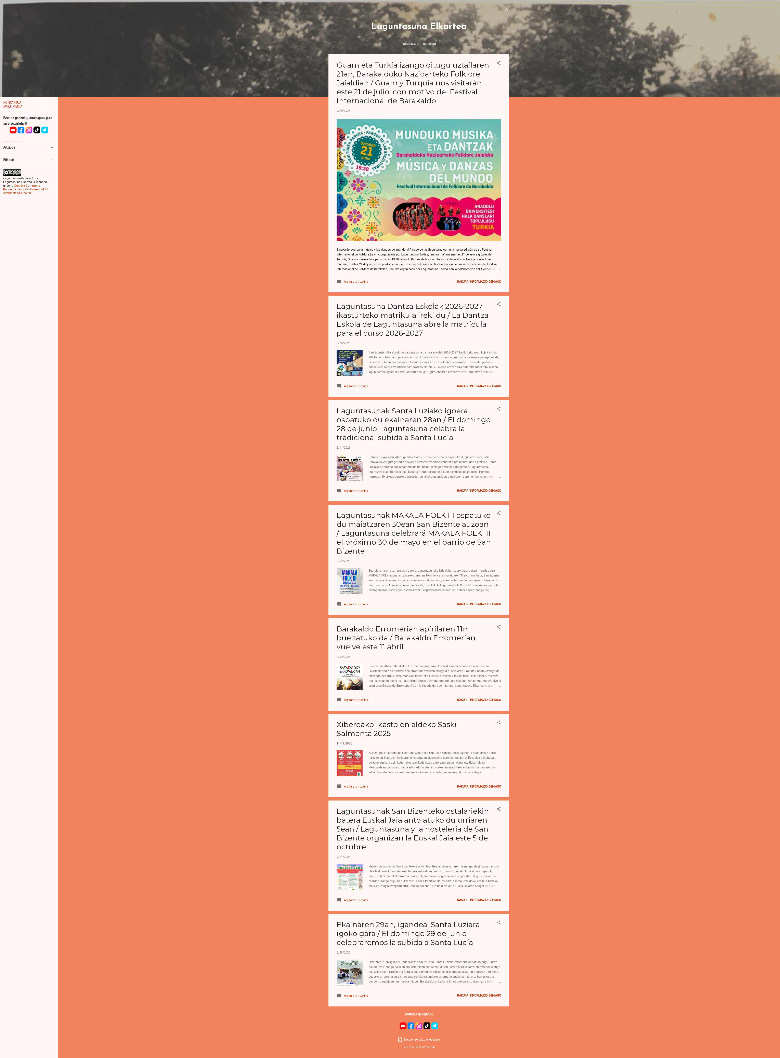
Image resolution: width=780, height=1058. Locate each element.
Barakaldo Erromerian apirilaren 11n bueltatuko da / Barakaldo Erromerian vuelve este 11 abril (406, 637)
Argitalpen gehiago (418, 1014)
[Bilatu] (506, 11)
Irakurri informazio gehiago (478, 281)
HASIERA (409, 43)
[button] (498, 63)
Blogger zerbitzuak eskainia (421, 1039)
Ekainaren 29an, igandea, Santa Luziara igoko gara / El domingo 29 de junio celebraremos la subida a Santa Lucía (408, 933)
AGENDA (429, 43)
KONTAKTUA (12, 103)
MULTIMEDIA (12, 106)
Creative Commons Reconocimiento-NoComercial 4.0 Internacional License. (26, 189)
